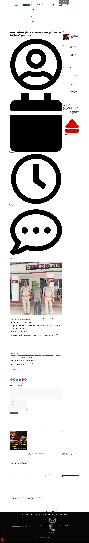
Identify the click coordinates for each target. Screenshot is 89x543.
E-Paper (18, 526)
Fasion (49, 514)
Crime (24, 525)
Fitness (65, 514)
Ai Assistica (20, 539)
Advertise (28, 1)
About (31, 514)
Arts (53, 514)
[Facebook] (65, 526)
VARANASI (17, 525)
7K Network (18, 539)
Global (44, 514)
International (14, 526)
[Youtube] (70, 526)
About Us (18, 1)
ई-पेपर (32, 28)
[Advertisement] (36, 345)
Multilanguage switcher (24, 526)
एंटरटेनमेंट (32, 21)
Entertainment (34, 525)
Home (23, 514)
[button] (67, 4)
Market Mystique (19, 539)
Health (40, 514)
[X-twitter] (68, 526)
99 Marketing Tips (17, 539)
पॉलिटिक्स (32, 9)
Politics (27, 525)
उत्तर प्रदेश (32, 14)
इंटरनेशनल (32, 18)
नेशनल (32, 16)
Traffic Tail (51, 537)
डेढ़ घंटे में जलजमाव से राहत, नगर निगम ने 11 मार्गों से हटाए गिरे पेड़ (74, 84)
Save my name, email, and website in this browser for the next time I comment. (25, 409)
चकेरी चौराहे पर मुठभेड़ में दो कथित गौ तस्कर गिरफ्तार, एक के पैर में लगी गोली (74, 69)
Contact (23, 1)
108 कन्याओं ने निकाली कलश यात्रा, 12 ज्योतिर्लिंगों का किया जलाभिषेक (74, 92)
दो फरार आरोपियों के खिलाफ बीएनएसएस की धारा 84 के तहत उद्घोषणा (74, 54)
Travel (61, 514)
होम (31, 4)
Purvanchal (21, 525)
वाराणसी (32, 11)
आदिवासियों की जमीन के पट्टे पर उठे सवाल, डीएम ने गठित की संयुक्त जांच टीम (74, 77)
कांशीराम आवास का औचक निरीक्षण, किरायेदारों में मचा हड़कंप (74, 46)
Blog (27, 514)
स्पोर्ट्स (32, 23)
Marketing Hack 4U (16, 539)
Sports (30, 525)
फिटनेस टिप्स (33, 26)
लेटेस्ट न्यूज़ (32, 7)
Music (57, 514)
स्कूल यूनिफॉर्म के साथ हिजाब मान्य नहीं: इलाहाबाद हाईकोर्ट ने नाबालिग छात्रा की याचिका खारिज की (18, 463)
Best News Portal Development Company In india (13, 539)
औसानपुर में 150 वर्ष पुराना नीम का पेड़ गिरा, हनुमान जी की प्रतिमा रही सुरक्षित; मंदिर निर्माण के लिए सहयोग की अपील (70, 108)
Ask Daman (21, 539)
